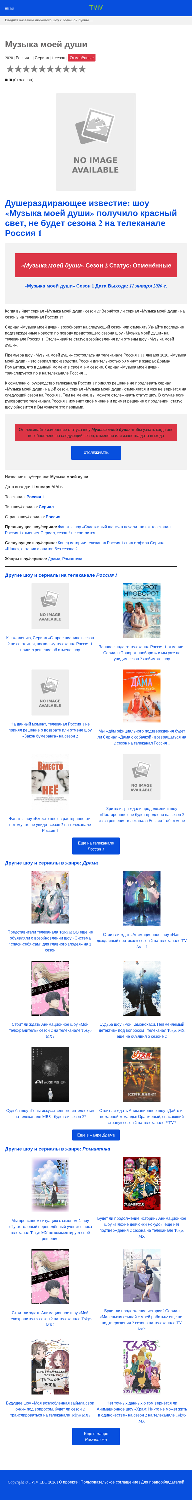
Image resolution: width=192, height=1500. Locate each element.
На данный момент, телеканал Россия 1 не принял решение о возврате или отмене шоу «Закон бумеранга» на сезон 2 (50, 729)
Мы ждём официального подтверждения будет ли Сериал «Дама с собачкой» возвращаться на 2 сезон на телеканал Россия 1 (142, 737)
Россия (53, 517)
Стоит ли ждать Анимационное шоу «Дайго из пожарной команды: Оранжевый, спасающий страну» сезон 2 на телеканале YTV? (141, 1116)
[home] (96, 8)
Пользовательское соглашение (109, 1481)
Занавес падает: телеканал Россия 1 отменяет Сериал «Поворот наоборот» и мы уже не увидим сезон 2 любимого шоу (142, 652)
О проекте (68, 1481)
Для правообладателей (162, 1481)
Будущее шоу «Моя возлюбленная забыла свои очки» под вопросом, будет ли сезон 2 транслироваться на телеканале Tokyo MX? (50, 1409)
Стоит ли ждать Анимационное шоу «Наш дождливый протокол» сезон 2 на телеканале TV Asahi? (142, 940)
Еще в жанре (96, 1135)
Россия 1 (35, 497)
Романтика (72, 558)
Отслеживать (96, 453)
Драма (54, 558)
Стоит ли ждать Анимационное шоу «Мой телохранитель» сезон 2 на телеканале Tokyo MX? (50, 1030)
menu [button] (9, 7)
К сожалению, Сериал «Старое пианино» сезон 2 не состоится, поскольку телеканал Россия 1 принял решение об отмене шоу (50, 643)
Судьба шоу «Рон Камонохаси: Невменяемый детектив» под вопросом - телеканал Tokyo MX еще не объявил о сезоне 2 (142, 1030)
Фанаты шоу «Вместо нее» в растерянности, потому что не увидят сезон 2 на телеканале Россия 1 (50, 824)
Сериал (46, 507)
